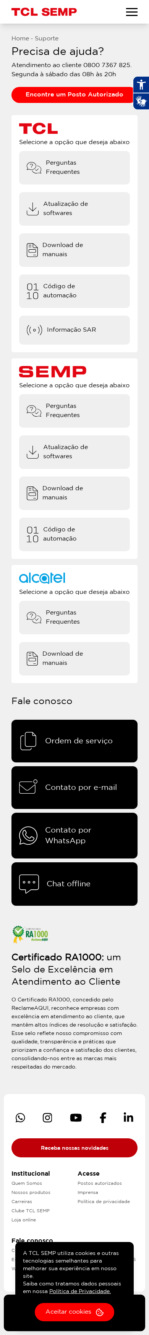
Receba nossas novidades (75, 1148)
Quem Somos (26, 1183)
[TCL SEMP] (44, 12)
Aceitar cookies (68, 1312)
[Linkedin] (128, 1117)
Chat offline (69, 884)
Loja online (23, 1220)
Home (20, 39)
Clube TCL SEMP (30, 1211)
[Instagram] (47, 1117)
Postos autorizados (100, 1183)
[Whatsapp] (20, 1117)
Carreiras (21, 1202)
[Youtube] (76, 1117)
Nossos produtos (30, 1193)
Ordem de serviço (79, 741)
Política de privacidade (104, 1202)
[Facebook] (103, 1117)
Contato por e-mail (81, 787)
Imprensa (88, 1193)
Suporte (46, 39)
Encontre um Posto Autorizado (74, 95)
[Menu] (132, 12)
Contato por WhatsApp (68, 835)
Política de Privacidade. (80, 1291)
